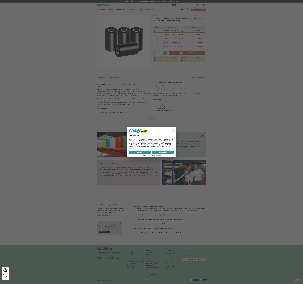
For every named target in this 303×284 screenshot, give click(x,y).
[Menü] (8, 268)
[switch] (5, 278)
